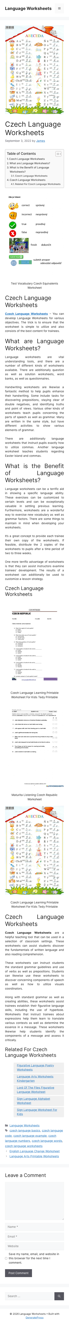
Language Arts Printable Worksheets (34, 1156)
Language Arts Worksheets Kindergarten (35, 1079)
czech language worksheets (24, 1146)
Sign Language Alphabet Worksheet (33, 1101)
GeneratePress (35, 1317)
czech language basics (25, 1130)
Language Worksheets (28, 8)
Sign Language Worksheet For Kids (37, 1112)
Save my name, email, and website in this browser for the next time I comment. (34, 1258)
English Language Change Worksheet (35, 1151)
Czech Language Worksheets (27, 158)
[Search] (59, 1296)
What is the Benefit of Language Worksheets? (29, 169)
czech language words (47, 1140)
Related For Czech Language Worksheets (37, 184)
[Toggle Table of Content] (56, 154)
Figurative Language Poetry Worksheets (35, 1067)
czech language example (30, 1135)
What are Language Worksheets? (30, 163)
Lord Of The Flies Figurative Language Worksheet (35, 1090)
